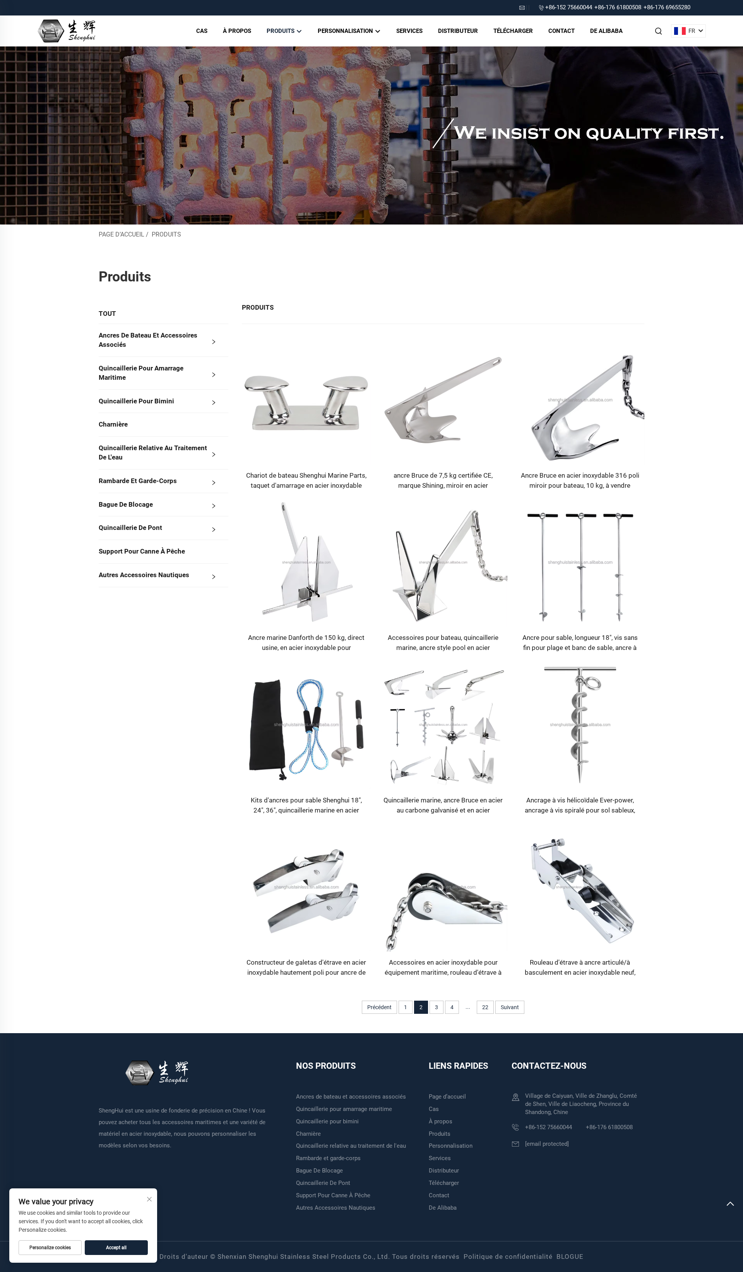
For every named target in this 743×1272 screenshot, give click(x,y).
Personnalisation (346, 30)
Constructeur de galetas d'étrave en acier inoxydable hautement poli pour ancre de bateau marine (306, 967)
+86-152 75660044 (568, 7)
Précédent (379, 1007)
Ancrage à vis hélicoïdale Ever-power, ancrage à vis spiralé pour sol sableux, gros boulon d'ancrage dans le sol (580, 805)
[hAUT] (730, 1205)
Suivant (510, 1007)
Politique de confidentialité (508, 1256)
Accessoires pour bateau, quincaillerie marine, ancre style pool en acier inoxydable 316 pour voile (443, 643)
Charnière (113, 424)
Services (409, 30)
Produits (281, 30)
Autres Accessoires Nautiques (144, 575)
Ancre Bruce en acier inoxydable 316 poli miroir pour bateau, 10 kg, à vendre (580, 480)
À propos (237, 30)
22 (485, 1007)
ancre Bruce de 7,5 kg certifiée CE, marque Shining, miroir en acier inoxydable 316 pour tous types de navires (443, 480)
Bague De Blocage (126, 504)
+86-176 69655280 (667, 7)
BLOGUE (570, 1256)
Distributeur (458, 30)
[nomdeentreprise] (66, 30)
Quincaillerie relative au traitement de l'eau (153, 452)
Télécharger (513, 30)
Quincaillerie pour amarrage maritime (141, 372)
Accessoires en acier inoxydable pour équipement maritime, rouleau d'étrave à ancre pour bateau (443, 967)
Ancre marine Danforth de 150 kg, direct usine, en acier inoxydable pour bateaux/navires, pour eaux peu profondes (306, 643)
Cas (201, 30)
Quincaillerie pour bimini (136, 401)
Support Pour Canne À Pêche (142, 551)
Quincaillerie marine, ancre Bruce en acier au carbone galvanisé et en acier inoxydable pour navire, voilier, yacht (443, 805)
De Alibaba (606, 30)
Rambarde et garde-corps (138, 481)
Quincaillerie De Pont (130, 527)
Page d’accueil (121, 234)
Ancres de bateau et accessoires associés (148, 339)
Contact (561, 30)
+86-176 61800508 (617, 7)
